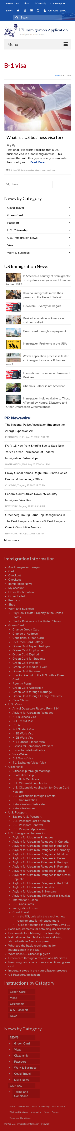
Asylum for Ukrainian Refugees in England (40, 845)
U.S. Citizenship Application (30, 783)
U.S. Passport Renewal (27, 825)
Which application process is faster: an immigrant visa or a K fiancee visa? (37, 360)
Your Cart (56, 10)
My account (16, 588)
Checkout (14, 575)
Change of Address (25, 633)
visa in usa (40, 170)
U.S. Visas (15, 704)
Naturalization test (24, 808)
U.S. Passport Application (29, 829)
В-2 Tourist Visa (22, 758)
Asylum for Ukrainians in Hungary (34, 891)
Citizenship (15, 766)
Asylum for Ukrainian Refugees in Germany (41, 850)
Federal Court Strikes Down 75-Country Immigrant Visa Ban (31, 497)
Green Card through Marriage (32, 691)
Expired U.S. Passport (26, 816)
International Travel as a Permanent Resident (46, 375)
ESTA (16, 725)
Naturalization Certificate (28, 804)
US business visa (26, 170)
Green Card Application (27, 687)
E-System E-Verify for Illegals (42, 306)
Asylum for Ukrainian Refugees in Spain (38, 870)
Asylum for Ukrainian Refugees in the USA (40, 883)
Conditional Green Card (28, 637)
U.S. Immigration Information (27, 833)
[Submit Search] (16, 17)
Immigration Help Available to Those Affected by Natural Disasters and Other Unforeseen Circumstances (38, 402)
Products (14, 600)
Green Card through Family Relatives (37, 696)
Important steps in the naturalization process (37, 970)
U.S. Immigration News (22, 237)
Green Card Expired (25, 654)
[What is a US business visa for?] (37, 107)
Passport (13, 222)
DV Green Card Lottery (27, 642)
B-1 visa (12, 170)
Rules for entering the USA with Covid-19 (43, 924)
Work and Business (21, 608)
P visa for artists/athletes (28, 750)
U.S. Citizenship (17, 230)
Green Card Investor (26, 662)
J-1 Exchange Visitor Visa (29, 762)
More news (11, 540)
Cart (11, 571)
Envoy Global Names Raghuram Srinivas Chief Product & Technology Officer (36, 476)
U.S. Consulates (23, 904)
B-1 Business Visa (24, 716)
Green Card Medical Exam (30, 667)
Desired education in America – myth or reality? (43, 320)
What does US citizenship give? (29, 953)
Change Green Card (25, 629)
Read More (37, 162)
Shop (11, 604)
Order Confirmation (21, 592)
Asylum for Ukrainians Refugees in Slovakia (41, 895)
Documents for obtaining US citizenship (34, 933)
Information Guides (25, 899)
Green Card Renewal (26, 671)
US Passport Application (24, 974)
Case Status (20, 700)
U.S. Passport (17, 812)
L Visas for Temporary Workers (32, 746)
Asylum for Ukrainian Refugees (32, 712)
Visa (10, 245)
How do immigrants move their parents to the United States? (43, 295)
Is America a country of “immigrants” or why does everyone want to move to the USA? (38, 280)
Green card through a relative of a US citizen (37, 958)
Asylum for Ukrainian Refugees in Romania (40, 866)
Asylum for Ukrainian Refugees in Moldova (40, 854)
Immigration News (20, 583)
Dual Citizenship (23, 775)
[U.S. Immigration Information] (37, 30)
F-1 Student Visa (23, 729)
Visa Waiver (20, 754)
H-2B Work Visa (22, 737)
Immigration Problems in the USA (45, 343)
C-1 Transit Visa (23, 721)
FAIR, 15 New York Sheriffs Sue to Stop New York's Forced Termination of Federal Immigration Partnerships (34, 452)
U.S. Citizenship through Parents (33, 795)
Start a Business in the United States (36, 621)
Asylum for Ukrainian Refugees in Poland (39, 858)
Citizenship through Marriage (31, 771)
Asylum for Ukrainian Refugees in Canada (40, 841)
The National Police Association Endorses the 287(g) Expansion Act (35, 428)
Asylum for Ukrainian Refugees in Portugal (40, 862)
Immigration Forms (25, 908)
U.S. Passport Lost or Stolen (31, 820)
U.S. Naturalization (24, 800)
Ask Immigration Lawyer (24, 567)
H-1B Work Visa (22, 733)
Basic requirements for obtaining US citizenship (39, 929)
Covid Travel (15, 207)
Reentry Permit (22, 683)
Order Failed (16, 596)
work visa (51, 170)
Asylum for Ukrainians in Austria (33, 887)
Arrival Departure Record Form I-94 (35, 708)
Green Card (15, 215)
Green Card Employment (28, 650)
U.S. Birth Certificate (25, 779)
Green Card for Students (28, 658)
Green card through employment (44, 331)
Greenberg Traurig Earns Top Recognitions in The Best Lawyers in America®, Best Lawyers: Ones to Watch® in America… (35, 521)
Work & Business (18, 252)
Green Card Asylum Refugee (31, 646)
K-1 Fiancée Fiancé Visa (28, 741)
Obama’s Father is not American (44, 386)
